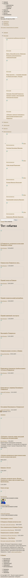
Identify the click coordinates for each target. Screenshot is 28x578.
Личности (9, 6)
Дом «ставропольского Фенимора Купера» (12, 527)
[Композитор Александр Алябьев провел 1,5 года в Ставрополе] (12, 365)
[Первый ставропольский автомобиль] (12, 295)
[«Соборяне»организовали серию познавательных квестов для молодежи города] (4, 453)
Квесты (5, 13)
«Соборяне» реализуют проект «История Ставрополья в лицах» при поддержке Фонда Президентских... (12, 480)
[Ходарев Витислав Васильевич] (16, 178)
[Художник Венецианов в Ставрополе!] (12, 404)
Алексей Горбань (5, 392)
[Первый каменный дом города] (12, 313)
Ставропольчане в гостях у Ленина (11, 351)
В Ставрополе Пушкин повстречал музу (11, 521)
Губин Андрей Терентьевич (13, 165)
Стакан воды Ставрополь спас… (10, 263)
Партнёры (6, 25)
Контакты (6, 21)
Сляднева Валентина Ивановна (14, 148)
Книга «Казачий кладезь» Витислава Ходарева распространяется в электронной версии (16, 55)
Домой (2, 221)
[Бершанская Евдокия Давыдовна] (16, 212)
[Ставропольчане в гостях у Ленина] (12, 348)
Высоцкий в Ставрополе (8, 333)
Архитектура (9, 5)
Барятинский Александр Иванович (15, 199)
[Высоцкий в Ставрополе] (12, 330)
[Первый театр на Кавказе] (12, 277)
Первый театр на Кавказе (8, 280)
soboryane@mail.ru (16, 552)
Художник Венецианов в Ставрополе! (12, 407)
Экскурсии (6, 11)
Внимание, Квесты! (6, 467)
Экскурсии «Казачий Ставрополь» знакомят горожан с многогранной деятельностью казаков (15, 95)
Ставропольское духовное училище (10, 532)
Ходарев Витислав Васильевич (14, 182)
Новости (5, 10)
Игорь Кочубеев (5, 354)
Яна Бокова (4, 248)
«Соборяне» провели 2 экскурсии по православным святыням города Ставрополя (15, 116)
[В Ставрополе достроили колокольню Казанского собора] (12, 241)
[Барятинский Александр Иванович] (16, 195)
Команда (5, 23)
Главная (5, 2)
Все (7, 38)
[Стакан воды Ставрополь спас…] (12, 260)
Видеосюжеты (7, 14)
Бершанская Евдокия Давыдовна (14, 217)
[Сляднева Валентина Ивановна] (16, 143)
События (8, 8)
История (5, 3)
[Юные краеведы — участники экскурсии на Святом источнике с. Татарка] (14, 70)
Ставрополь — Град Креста (8, 538)
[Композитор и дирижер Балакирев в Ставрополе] (12, 385)
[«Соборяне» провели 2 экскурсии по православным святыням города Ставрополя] (14, 110)
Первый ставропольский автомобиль (12, 298)
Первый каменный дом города (10, 315)
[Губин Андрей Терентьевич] (16, 160)
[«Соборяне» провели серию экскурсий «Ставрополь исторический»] (12, 434)
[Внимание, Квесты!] (4, 465)
